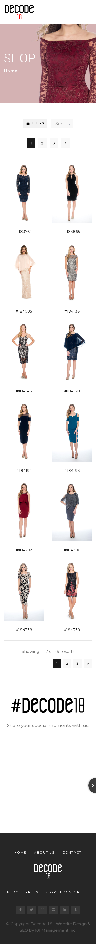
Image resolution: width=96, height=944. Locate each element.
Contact (72, 852)
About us (44, 852)
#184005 (24, 311)
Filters (38, 123)
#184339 (72, 630)
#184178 (72, 391)
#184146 (24, 391)
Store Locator (62, 892)
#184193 (72, 470)
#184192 (24, 470)
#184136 (72, 311)
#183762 (24, 231)
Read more (18, 192)
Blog (13, 892)
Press (32, 892)
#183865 (72, 231)
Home (11, 70)
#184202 (24, 550)
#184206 (72, 550)
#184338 (24, 630)
